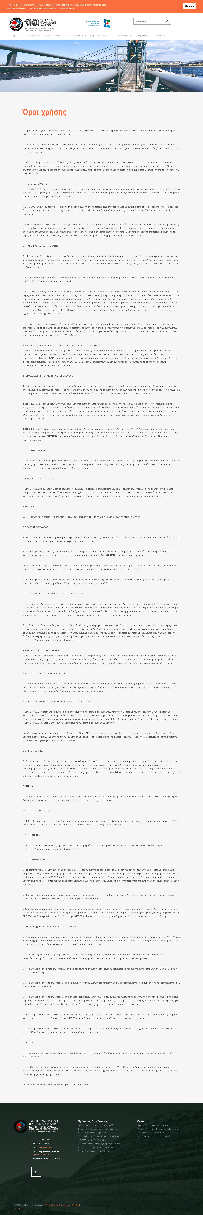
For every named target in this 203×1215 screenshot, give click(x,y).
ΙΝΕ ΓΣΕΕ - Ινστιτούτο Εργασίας (92, 1140)
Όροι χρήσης (64, 1205)
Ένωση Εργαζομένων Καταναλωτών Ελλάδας (99, 1147)
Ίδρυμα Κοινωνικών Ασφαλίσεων (93, 1132)
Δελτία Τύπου (161, 1132)
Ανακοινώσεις (144, 1132)
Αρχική (16, 36)
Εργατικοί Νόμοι (51, 11)
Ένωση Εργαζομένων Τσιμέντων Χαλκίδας (97, 1129)
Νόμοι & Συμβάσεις (52, 36)
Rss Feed (76, 1205)
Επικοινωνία (161, 36)
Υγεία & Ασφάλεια (75, 36)
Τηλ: (40, 1139)
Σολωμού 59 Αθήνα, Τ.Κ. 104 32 (46, 1158)
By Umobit (18, 1208)
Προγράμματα (142, 36)
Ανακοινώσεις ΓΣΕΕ (125, 11)
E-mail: (42, 1148)
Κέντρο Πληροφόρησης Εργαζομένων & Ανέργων (100, 1143)
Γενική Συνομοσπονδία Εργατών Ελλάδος (96, 1125)
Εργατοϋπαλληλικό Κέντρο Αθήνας (94, 1151)
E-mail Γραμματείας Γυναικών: (45, 1153)
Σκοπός (30, 11)
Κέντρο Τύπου (122, 36)
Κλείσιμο (189, 6)
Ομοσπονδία (31, 36)
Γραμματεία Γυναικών (99, 36)
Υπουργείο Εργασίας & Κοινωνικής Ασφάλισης (99, 1136)
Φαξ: (41, 1143)
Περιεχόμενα (51, 1205)
